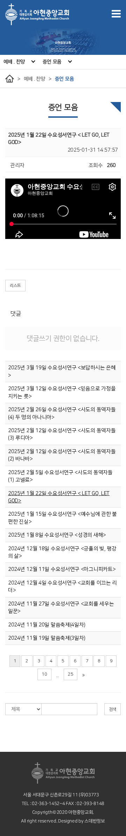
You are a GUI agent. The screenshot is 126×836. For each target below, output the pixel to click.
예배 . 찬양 (14, 62)
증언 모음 (52, 62)
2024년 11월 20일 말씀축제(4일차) (46, 625)
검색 (112, 709)
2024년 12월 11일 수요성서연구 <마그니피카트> (61, 569)
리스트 (15, 285)
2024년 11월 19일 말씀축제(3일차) (46, 638)
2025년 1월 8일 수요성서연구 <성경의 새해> (57, 535)
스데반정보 (94, 821)
